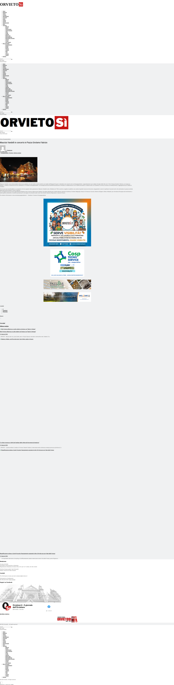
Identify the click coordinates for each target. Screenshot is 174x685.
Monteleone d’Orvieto (10, 38)
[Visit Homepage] (34, 129)
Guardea (7, 34)
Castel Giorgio (8, 29)
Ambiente (5, 12)
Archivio (4, 56)
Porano (6, 41)
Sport (4, 24)
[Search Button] (11, 131)
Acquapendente (8, 45)
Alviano (6, 46)
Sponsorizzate (6, 23)
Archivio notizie (17, 153)
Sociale (4, 21)
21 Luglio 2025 (3, 151)
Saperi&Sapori (6, 16)
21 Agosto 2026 (4, 334)
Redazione (9, 150)
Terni (6, 52)
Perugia (7, 54)
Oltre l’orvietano (6, 43)
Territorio (5, 25)
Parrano (7, 39)
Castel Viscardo (8, 30)
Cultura (4, 13)
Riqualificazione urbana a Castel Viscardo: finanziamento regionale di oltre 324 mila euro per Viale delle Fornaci (27, 553)
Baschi (6, 28)
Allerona (7, 26)
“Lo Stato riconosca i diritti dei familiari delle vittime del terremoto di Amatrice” (19, 442)
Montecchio (7, 35)
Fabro (6, 32)
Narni (6, 51)
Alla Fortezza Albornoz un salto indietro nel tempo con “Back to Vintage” (18, 331)
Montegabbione (8, 37)
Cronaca (4, 15)
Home (4, 11)
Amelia (6, 47)
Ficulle (6, 33)
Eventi (4, 19)
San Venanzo (8, 42)
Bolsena (7, 48)
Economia (5, 17)
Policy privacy (12, 579)
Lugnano (7, 50)
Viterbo (7, 55)
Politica (4, 20)
